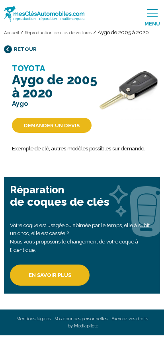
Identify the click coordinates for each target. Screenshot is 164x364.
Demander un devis (52, 125)
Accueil (11, 32)
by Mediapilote (83, 326)
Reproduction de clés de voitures (58, 32)
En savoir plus (50, 275)
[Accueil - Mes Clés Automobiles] (31, 14)
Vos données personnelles (81, 318)
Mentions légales (33, 318)
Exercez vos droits (129, 318)
